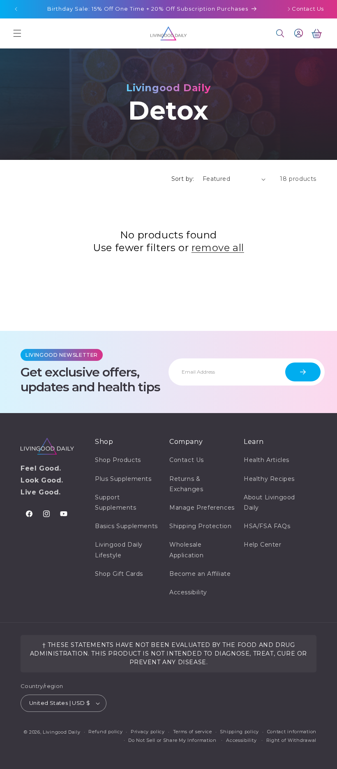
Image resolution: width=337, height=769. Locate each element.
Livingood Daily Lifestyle (119, 550)
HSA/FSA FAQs (267, 526)
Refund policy (105, 731)
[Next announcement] (289, 9)
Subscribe (303, 372)
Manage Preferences (202, 507)
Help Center (263, 544)
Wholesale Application (186, 550)
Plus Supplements (123, 479)
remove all (218, 248)
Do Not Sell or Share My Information (172, 740)
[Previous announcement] (16, 9)
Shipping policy (239, 731)
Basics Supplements (126, 526)
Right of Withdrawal (291, 740)
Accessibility (188, 592)
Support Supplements (115, 502)
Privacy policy (148, 731)
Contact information (291, 731)
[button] (17, 33)
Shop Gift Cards (119, 573)
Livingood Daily (62, 732)
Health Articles (266, 460)
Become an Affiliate (200, 573)
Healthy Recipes (269, 479)
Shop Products (118, 460)
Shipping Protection (200, 526)
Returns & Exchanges (186, 484)
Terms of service (192, 731)
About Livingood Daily (269, 502)
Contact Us (308, 8)
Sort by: (182, 178)
